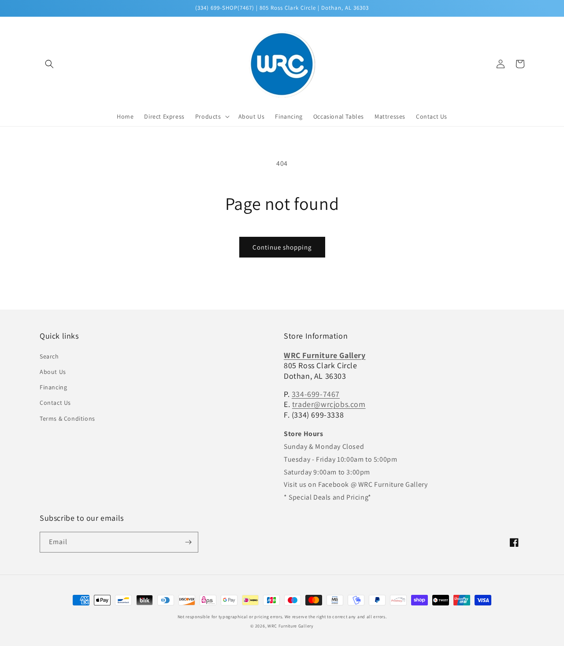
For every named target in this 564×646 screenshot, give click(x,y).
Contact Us (55, 403)
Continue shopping (282, 247)
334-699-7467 (316, 394)
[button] (49, 64)
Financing (53, 387)
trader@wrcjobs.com (329, 404)
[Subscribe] (188, 542)
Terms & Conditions (67, 418)
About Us (53, 372)
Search (49, 356)
